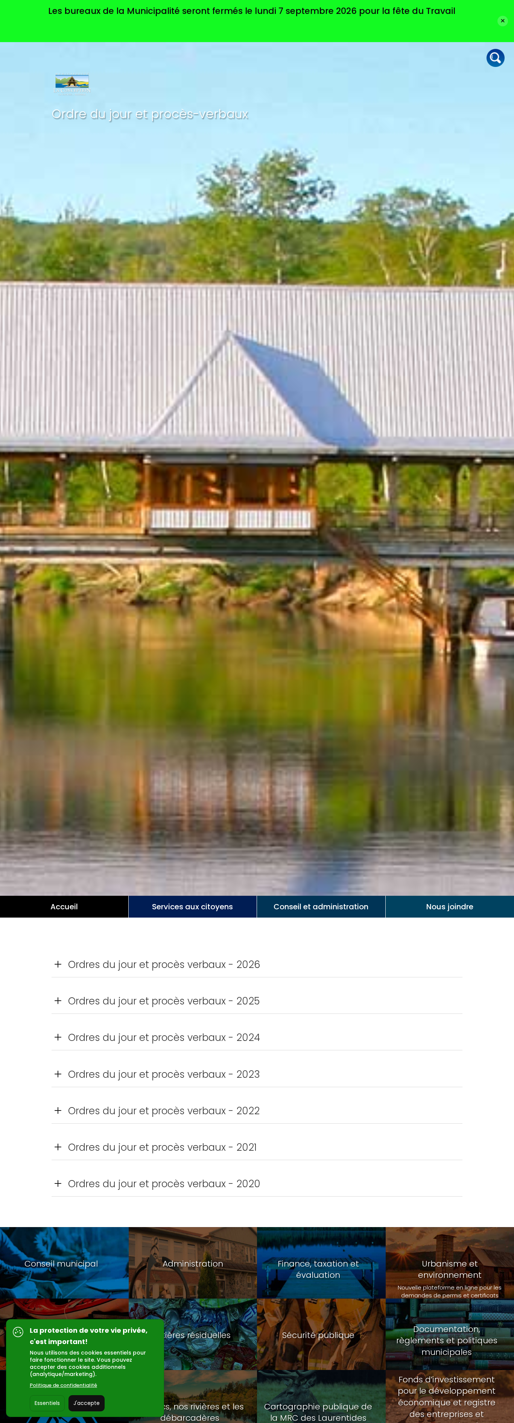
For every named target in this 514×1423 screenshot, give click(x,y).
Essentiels (47, 1403)
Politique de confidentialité (63, 1385)
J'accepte (86, 1403)
